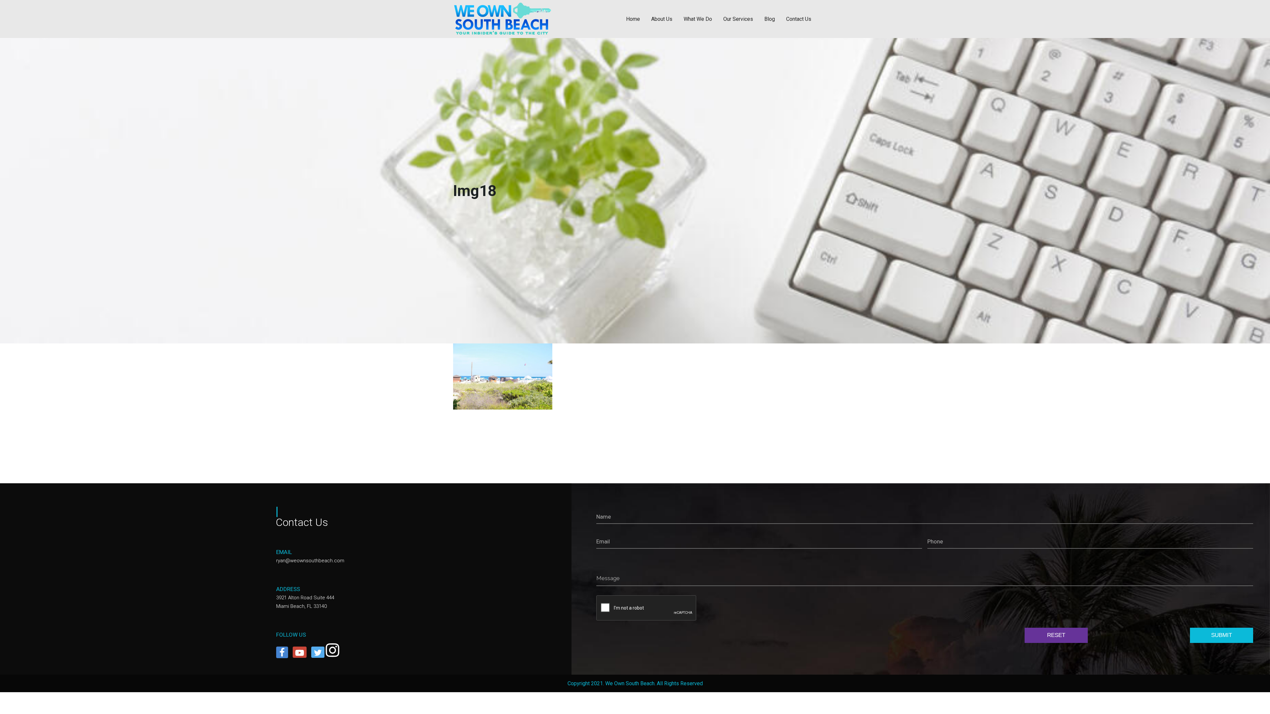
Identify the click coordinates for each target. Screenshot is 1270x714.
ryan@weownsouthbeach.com (310, 561)
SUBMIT (1221, 635)
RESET (1056, 635)
